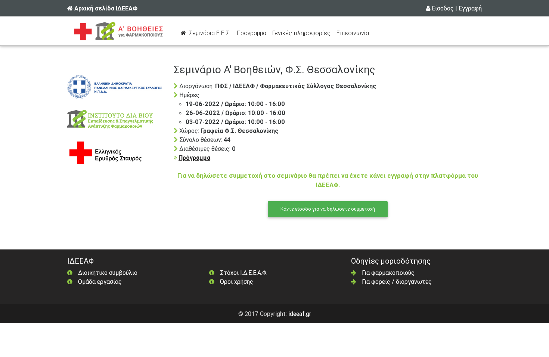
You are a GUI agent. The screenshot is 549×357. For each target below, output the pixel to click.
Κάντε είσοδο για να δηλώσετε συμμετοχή (327, 209)
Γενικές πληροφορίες (301, 33)
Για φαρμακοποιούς (388, 272)
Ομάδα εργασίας (100, 281)
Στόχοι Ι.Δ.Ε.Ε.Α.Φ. (243, 272)
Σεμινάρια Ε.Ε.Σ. (210, 33)
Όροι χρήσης (236, 281)
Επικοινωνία (352, 33)
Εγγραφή (470, 8)
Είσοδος (443, 8)
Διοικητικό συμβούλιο (107, 272)
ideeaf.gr (299, 313)
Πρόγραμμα (253, 33)
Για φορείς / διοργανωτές (397, 281)
